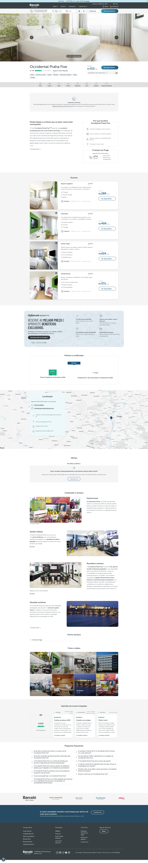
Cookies (99, 852)
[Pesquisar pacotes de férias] (31, 11)
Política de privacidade (89, 852)
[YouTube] (66, 852)
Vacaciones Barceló (28, 836)
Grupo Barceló (27, 831)
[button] (146, 1)
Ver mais (32, 546)
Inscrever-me (74, 479)
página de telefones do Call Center (62, 106)
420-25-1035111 (39, 405)
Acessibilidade (116, 852)
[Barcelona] (79, 798)
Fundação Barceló (28, 833)
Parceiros (58, 833)
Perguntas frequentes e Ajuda (84, 833)
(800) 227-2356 (103, 4)
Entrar (33, 342)
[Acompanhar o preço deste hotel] (116, 73)
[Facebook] (57, 852)
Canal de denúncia (28, 844)
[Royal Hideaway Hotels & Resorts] (55, 798)
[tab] (74, 363)
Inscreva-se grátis (41, 342)
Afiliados (57, 831)
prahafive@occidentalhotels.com (44, 408)
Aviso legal (79, 852)
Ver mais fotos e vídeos (75, 56)
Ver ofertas (86, 1)
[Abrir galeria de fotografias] (56, 183)
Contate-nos (84, 842)
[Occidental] (100, 798)
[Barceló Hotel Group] (34, 5)
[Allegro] (122, 798)
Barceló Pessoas (27, 841)
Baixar (104, 831)
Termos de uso (106, 852)
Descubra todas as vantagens (39, 337)
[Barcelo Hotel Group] (28, 852)
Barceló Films (27, 839)
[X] (63, 852)
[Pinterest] (69, 852)
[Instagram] (60, 852)
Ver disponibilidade (109, 11)
